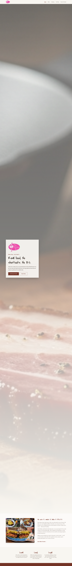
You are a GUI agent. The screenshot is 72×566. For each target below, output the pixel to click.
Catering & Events (13, 273)
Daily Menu (23, 273)
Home (45, 1)
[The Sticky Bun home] (8, 2)
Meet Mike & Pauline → (42, 541)
